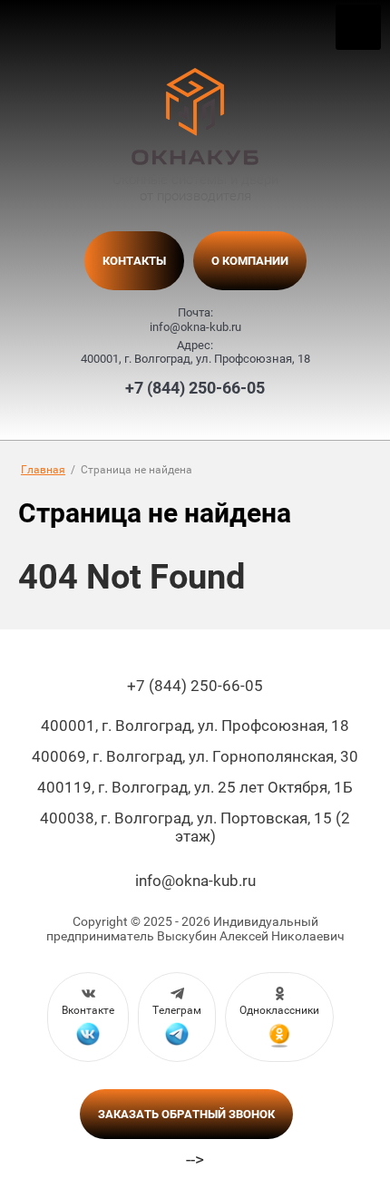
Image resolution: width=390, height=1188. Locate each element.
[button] (186, 1114)
